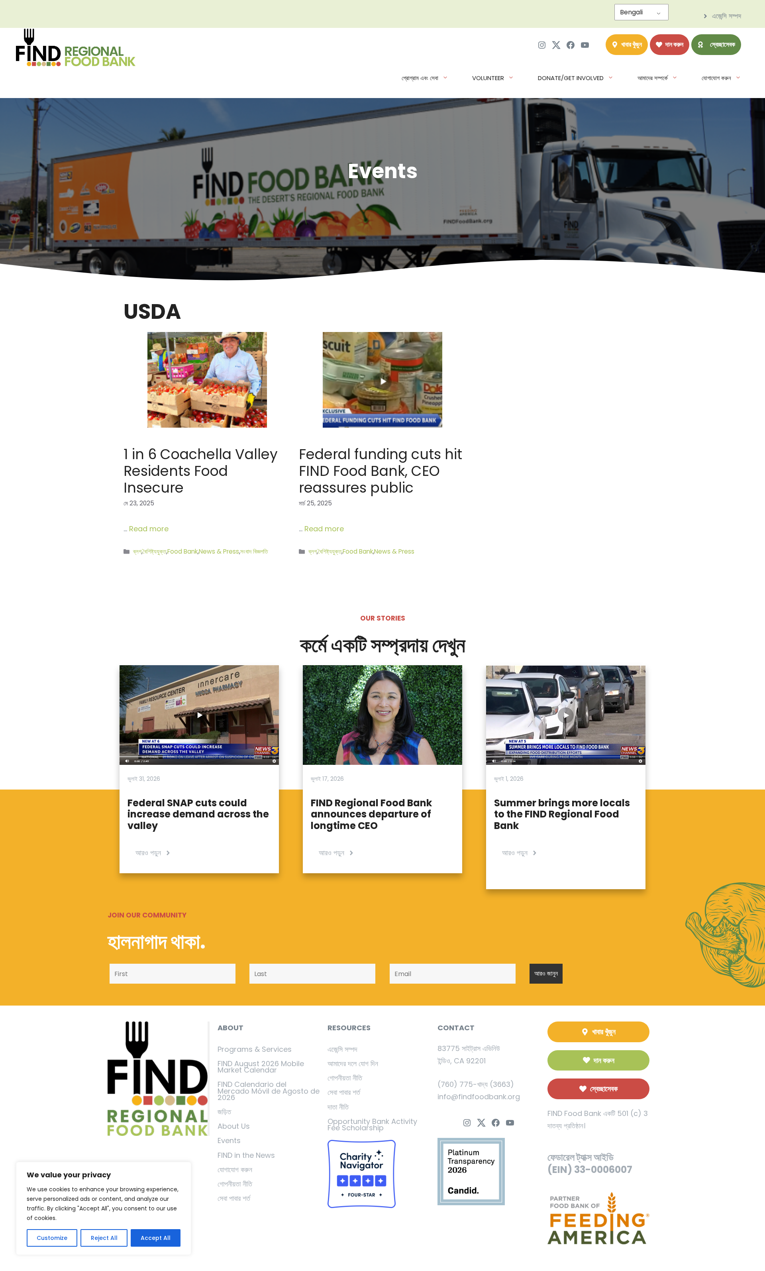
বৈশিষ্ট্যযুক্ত (154, 551)
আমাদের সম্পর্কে (653, 78)
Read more (149, 529)
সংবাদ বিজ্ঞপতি (254, 551)
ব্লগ (137, 551)
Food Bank (182, 551)
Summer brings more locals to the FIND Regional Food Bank (562, 814)
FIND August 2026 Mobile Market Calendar (261, 1067)
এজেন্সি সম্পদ (342, 1049)
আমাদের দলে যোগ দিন (353, 1064)
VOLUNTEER (488, 78)
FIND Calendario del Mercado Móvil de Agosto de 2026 (269, 1090)
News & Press (219, 551)
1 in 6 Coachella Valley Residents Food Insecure (201, 470)
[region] (103, 1208)
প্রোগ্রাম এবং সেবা (420, 78)
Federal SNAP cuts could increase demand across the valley (198, 814)
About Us (234, 1126)
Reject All (104, 1238)
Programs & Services (255, 1049)
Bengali (631, 12)
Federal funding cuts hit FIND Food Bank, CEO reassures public (380, 470)
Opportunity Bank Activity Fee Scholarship (372, 1124)
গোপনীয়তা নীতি (235, 1184)
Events (229, 1140)
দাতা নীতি (338, 1107)
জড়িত (224, 1112)
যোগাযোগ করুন (716, 78)
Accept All (156, 1238)
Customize (52, 1238)
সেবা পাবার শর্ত (234, 1198)
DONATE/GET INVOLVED (571, 78)
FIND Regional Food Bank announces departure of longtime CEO (371, 814)
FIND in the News (246, 1155)
